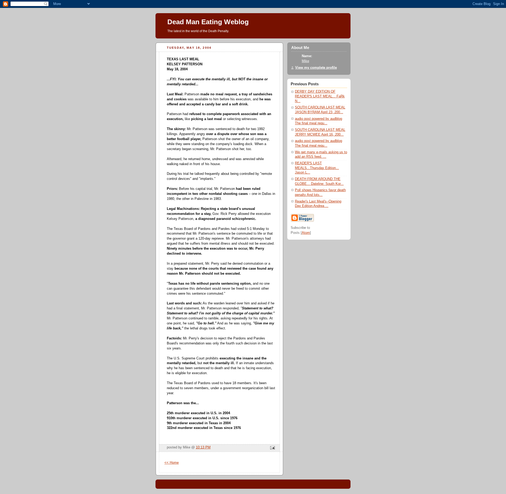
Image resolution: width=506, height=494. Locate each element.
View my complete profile (316, 68)
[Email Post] (271, 448)
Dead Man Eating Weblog (208, 22)
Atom (306, 233)
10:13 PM (203, 447)
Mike (305, 61)
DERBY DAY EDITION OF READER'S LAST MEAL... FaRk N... (320, 96)
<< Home (171, 463)
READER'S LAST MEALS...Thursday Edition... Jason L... (317, 167)
